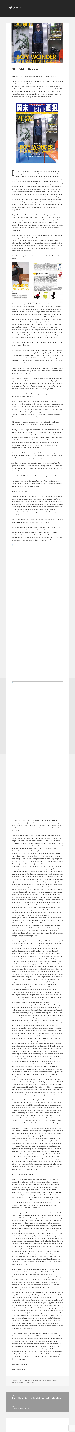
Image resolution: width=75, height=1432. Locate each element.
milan (21, 1382)
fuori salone (54, 1380)
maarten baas (16, 1382)
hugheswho (13, 7)
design (49, 1380)
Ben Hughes (28, 1380)
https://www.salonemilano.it (21, 1364)
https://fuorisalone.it (18, 1369)
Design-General (39, 1380)
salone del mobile (29, 1382)
